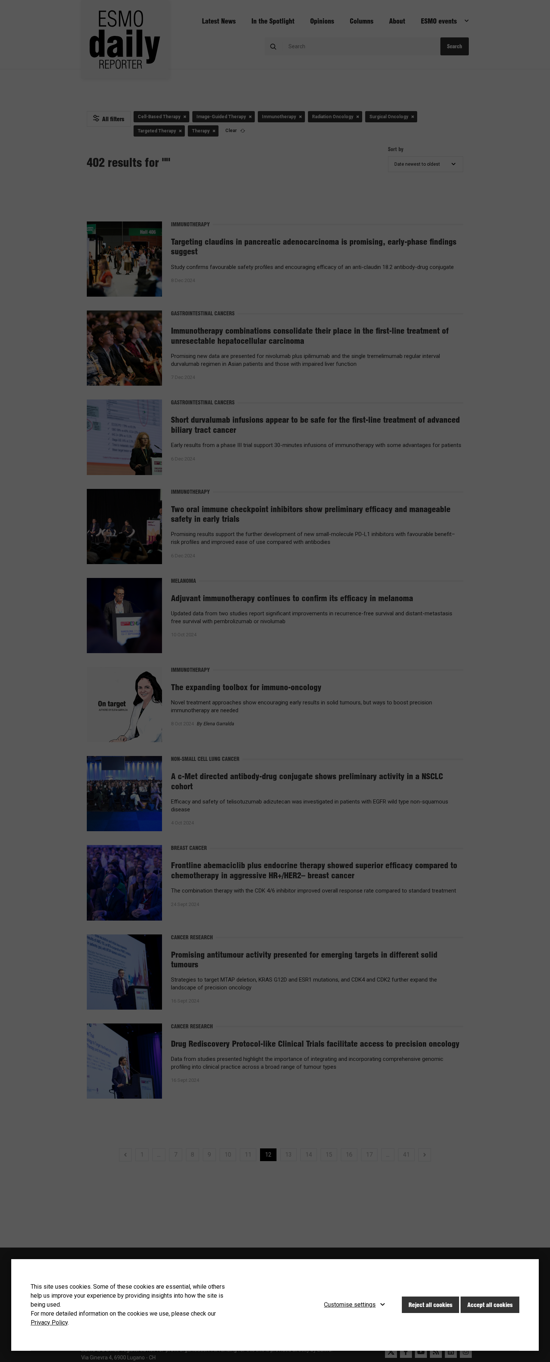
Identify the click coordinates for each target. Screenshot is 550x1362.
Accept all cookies (490, 1305)
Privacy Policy (49, 1322)
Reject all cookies (430, 1305)
